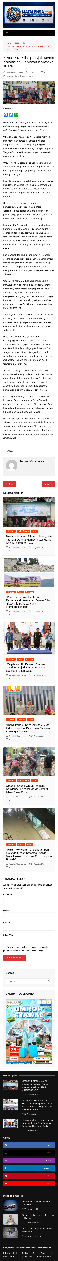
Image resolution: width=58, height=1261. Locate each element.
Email (6, 923)
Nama (6, 910)
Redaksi (25, 1253)
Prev (11, 484)
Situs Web (8, 935)
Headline (9, 76)
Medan (20, 844)
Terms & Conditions (41, 1253)
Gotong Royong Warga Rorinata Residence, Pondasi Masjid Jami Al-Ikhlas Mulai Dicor (27, 789)
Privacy (6, 1253)
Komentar (8, 894)
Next (47, 484)
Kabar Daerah (21, 76)
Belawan (10, 720)
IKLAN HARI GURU (12, 1257)
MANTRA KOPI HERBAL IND (37, 1257)
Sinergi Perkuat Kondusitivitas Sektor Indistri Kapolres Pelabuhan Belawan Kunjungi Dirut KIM (28, 728)
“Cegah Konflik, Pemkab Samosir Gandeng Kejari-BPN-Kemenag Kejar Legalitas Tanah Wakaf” (28, 667)
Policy (16, 1253)
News (30, 76)
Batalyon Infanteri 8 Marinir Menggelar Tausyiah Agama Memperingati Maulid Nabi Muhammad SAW (29, 539)
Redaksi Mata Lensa (14, 72)
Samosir (29, 592)
